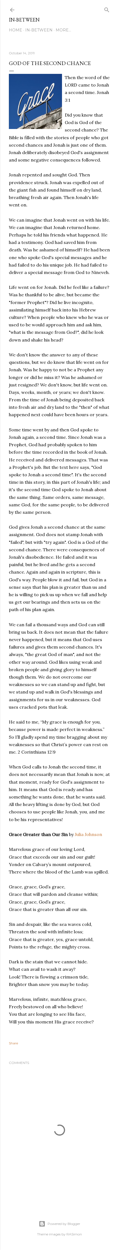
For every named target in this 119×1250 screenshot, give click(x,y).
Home (15, 30)
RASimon (74, 1234)
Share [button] (13, 1043)
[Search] (107, 8)
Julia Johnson (88, 834)
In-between (24, 20)
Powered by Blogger (64, 1224)
